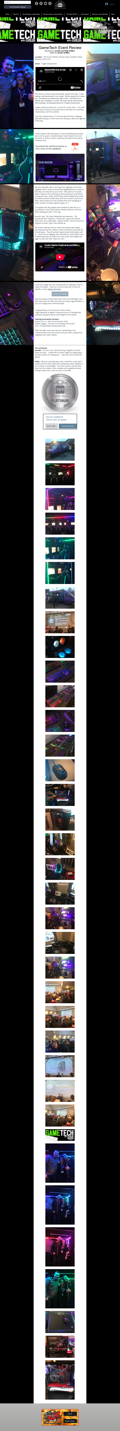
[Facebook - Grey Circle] (36, 3)
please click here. (54, 289)
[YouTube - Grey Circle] (45, 3)
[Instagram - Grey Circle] (50, 3)
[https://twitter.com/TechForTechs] (41, 3)
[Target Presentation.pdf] (75, 148)
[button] (60, 167)
